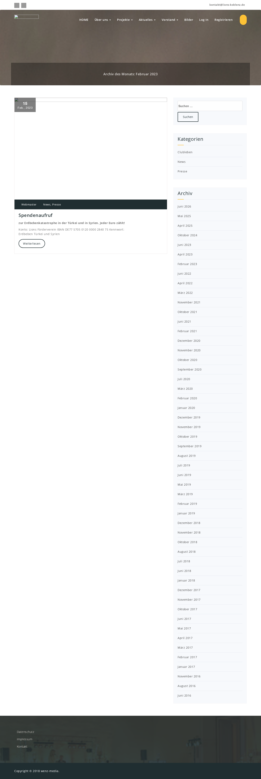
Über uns (102, 20)
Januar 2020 (186, 408)
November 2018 (189, 532)
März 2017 (185, 647)
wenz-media (50, 771)
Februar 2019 (187, 504)
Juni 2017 (184, 619)
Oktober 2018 (187, 542)
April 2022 (185, 283)
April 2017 (185, 638)
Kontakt (22, 746)
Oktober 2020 (187, 360)
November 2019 (189, 427)
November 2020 (189, 350)
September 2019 (189, 446)
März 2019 (185, 494)
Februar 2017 (187, 657)
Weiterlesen (32, 243)
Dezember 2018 (189, 523)
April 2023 (185, 254)
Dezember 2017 (189, 590)
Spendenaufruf (36, 215)
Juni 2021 (184, 321)
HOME (83, 20)
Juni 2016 (184, 695)
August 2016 (187, 686)
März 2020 (185, 389)
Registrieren (224, 20)
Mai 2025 (184, 216)
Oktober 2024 (187, 235)
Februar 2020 (187, 398)
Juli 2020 (184, 379)
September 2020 (189, 369)
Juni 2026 (184, 206)
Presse (56, 204)
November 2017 (189, 599)
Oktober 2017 (187, 609)
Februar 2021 (187, 331)
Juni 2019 (184, 475)
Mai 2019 (184, 484)
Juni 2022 (184, 273)
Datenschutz (25, 732)
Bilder (188, 20)
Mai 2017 (184, 628)
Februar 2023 (187, 264)
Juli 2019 (184, 465)
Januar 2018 (186, 580)
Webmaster (28, 204)
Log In (203, 20)
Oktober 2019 (187, 436)
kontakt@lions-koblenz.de (227, 5)
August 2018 (187, 552)
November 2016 (189, 676)
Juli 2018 (184, 561)
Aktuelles (146, 20)
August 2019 (187, 456)
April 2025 (185, 225)
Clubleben (185, 152)
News (46, 204)
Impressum (24, 739)
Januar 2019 (186, 513)
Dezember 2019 (189, 417)
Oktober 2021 (187, 312)
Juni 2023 (184, 245)
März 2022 (185, 293)
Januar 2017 (186, 667)
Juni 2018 (184, 571)
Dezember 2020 (189, 341)
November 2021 (189, 302)
